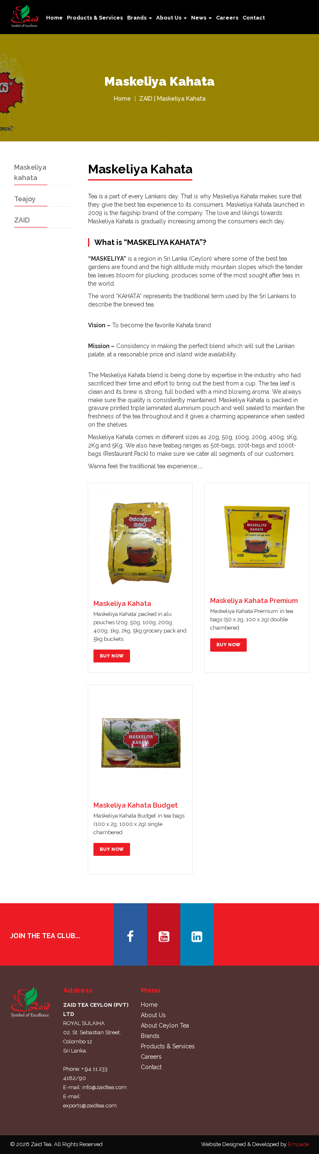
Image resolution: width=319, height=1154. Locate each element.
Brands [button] (137, 18)
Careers (227, 18)
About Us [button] (169, 18)
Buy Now (112, 656)
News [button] (199, 18)
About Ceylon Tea (165, 1025)
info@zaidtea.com (104, 1087)
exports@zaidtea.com (90, 1105)
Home (54, 18)
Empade (298, 1144)
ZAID (21, 220)
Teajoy (25, 199)
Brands (150, 1036)
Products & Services (95, 18)
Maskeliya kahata (30, 172)
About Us (153, 1015)
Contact (254, 18)
